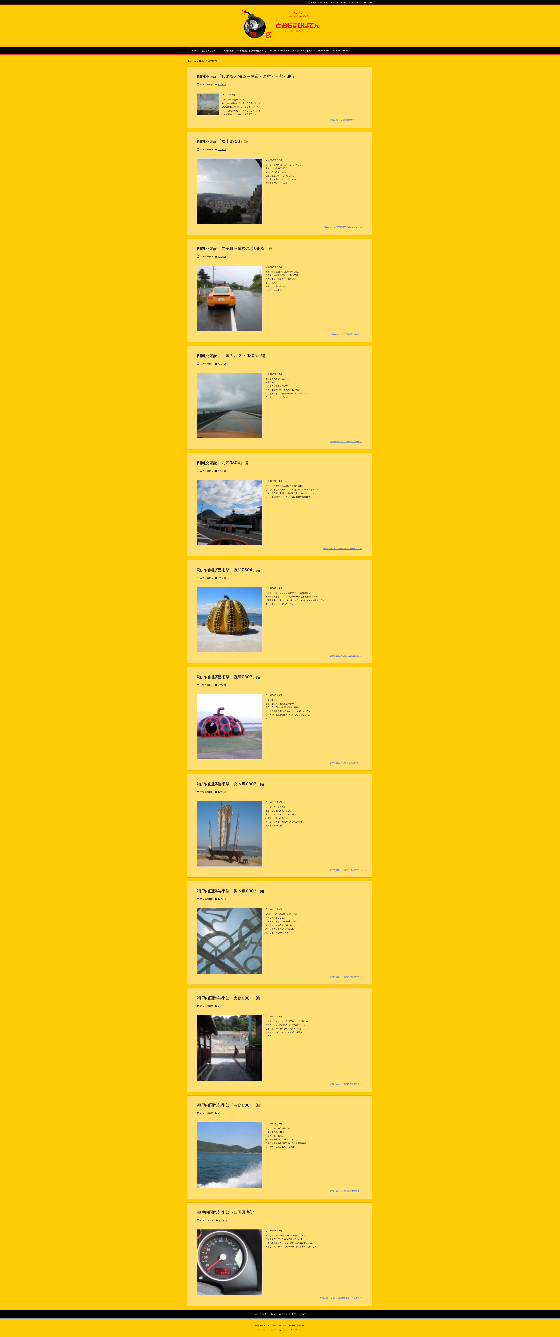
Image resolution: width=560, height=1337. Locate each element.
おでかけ (222, 84)
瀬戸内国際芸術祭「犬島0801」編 (228, 998)
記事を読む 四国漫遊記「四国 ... (346, 441)
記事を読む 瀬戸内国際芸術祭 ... (346, 655)
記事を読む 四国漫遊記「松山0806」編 (342, 227)
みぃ (327, 2)
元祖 (314, 2)
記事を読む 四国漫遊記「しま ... (346, 120)
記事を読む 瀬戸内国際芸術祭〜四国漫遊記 (341, 1298)
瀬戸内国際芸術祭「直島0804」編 (228, 569)
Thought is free (296, 1330)
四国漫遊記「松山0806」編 (222, 141)
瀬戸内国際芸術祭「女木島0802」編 (230, 783)
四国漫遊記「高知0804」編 (222, 462)
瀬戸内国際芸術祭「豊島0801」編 (228, 1105)
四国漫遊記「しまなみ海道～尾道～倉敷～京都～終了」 (248, 76)
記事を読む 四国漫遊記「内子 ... (346, 334)
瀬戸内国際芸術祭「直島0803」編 (228, 676)
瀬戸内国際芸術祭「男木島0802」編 (230, 891)
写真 (321, 2)
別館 (344, 2)
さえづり (336, 2)
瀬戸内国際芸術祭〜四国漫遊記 (225, 1212)
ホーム (193, 61)
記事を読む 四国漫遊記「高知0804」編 (342, 548)
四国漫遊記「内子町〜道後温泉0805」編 (235, 248)
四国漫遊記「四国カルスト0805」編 (231, 355)
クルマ (351, 2)
